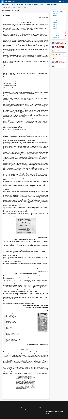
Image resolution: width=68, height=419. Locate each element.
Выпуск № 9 (55, 28)
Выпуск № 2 (55, 15)
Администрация (6, 4)
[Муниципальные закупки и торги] (58, 58)
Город (13, 4)
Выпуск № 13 (56, 35)
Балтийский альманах (58, 11)
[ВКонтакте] (47, 407)
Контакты (4, 409)
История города (22, 7)
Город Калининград (6, 7)
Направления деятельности (32, 4)
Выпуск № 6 (55, 22)
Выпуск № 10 (56, 30)
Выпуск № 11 (56, 32)
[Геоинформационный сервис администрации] (58, 51)
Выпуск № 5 (55, 20)
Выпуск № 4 (55, 19)
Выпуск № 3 (55, 17)
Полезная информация (51, 4)
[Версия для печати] (62, 1)
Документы (20, 4)
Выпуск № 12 (56, 33)
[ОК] (50, 407)
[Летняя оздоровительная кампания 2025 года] (58, 54)
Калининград (8, 1)
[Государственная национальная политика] (58, 62)
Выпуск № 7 (55, 24)
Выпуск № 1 (55, 13)
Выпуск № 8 (55, 26)
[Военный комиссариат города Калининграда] (58, 47)
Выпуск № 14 (56, 37)
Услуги (42, 4)
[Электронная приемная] (58, 66)
